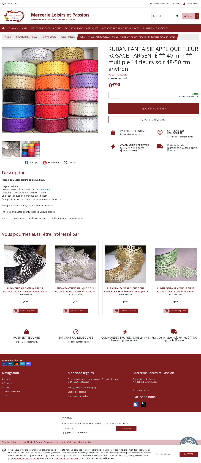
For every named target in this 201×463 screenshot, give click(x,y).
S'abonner (126, 428)
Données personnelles (78, 396)
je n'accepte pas (163, 454)
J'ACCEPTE (188, 454)
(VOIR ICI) (45, 189)
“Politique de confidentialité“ (66, 458)
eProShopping (84, 442)
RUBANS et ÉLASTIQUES (26, 37)
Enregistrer (53, 162)
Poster (72, 162)
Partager (33, 162)
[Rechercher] (177, 16)
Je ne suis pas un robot (77, 432)
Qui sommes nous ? (12, 391)
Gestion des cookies (77, 391)
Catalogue (8, 383)
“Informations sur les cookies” (26, 458)
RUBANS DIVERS (49, 37)
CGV (5, 395)
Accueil (8, 37)
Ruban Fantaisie (68, 37)
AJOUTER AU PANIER (153, 108)
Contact (175, 3)
